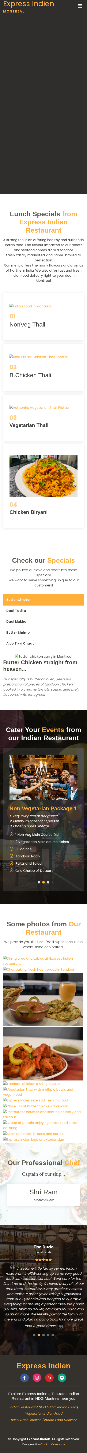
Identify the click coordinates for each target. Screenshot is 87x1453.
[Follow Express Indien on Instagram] (37, 1377)
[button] (39, 882)
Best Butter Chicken (26, 1420)
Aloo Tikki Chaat (20, 643)
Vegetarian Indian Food (43, 1413)
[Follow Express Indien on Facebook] (24, 1377)
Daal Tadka (16, 611)
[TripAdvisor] (62, 1377)
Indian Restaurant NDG (27, 1407)
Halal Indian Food (62, 1407)
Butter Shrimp (18, 632)
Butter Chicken (18, 599)
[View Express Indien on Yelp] (49, 1377)
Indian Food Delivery (60, 1420)
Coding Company (52, 1444)
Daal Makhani (17, 621)
